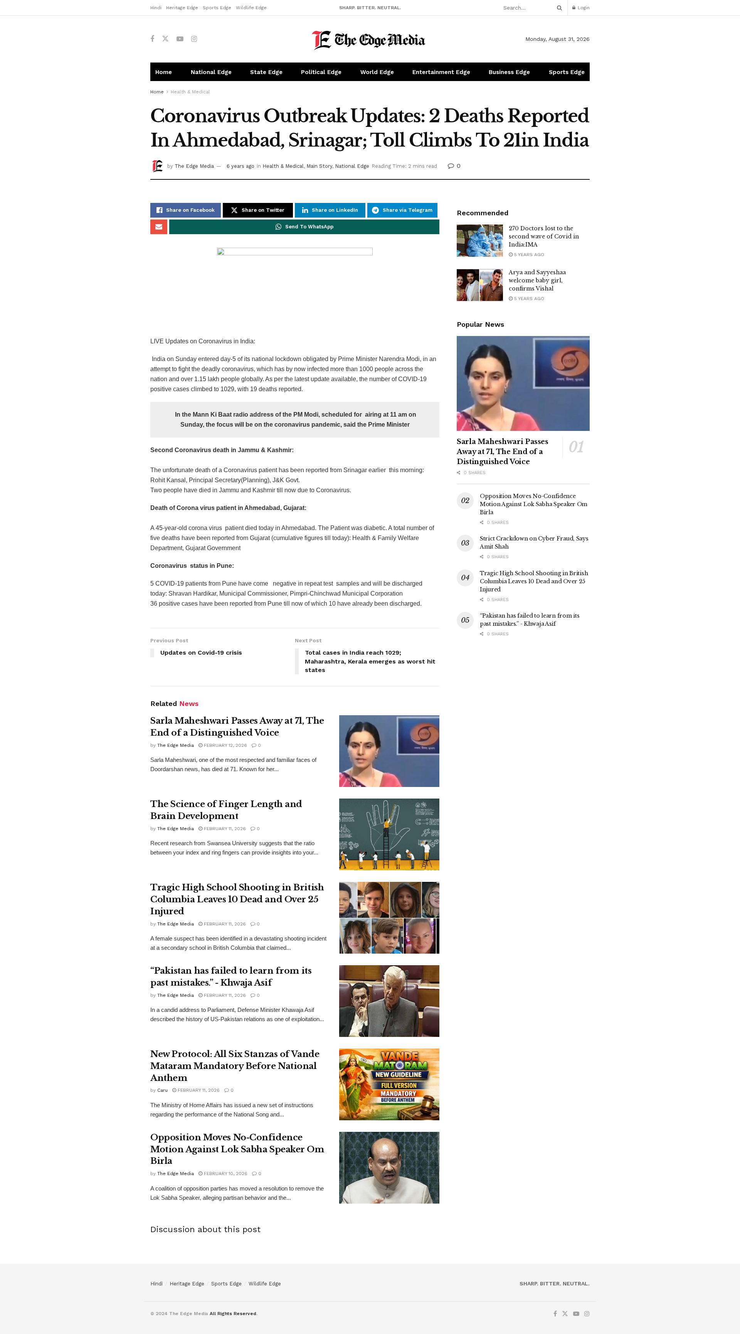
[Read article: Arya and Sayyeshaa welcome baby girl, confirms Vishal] (480, 285)
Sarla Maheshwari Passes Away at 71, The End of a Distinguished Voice (502, 451)
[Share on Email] (158, 227)
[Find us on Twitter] (165, 39)
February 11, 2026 (224, 828)
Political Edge (321, 72)
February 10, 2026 (224, 1173)
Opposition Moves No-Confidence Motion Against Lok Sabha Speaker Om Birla (237, 1149)
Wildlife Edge (251, 7)
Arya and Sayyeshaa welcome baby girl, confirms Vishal (537, 280)
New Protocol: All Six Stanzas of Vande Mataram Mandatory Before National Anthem (234, 1066)
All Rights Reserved (233, 1313)
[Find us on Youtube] (180, 39)
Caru (162, 1090)
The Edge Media (194, 166)
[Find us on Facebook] (152, 39)
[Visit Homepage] (370, 39)
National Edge (211, 72)
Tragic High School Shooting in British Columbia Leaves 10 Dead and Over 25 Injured (237, 899)
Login (583, 7)
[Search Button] (558, 7)
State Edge (266, 72)
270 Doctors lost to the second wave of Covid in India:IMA (544, 236)
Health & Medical (190, 92)
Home (163, 72)
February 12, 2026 (224, 745)
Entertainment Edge (441, 72)
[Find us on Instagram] (194, 39)
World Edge (377, 72)
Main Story (319, 166)
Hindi (155, 7)
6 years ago (240, 166)
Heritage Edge (182, 7)
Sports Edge (217, 7)
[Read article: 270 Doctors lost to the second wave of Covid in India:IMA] (480, 241)
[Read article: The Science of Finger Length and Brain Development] (389, 834)
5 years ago (528, 254)
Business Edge (509, 72)
